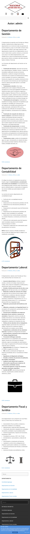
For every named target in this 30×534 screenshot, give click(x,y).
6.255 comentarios (6, 261)
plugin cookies (26, 532)
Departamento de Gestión (8, 485)
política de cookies (4, 530)
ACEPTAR (15, 532)
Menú (28, 18)
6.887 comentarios (6, 400)
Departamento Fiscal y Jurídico (9, 496)
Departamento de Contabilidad (11, 169)
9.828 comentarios (6, 162)
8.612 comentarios (6, 468)
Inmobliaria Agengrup (7, 482)
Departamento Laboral (14, 267)
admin (18, 37)
